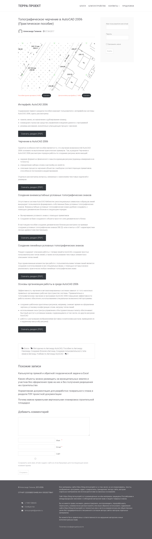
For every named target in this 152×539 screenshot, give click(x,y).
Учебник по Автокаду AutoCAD (50, 354)
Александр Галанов (32, 31)
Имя (59, 440)
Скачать (46, 95)
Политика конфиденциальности (71, 527)
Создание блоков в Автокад (43, 351)
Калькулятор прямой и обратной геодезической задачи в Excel (53, 373)
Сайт (58, 454)
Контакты (113, 6)
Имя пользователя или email (117, 24)
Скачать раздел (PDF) (32, 133)
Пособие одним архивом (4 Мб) (29, 95)
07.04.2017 (49, 31)
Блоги (83, 6)
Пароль (109, 34)
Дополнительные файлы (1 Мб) (69, 95)
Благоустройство (97, 6)
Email (59, 447)
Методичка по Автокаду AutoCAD (47, 348)
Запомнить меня (114, 44)
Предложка (128, 6)
